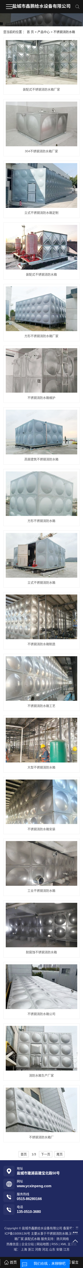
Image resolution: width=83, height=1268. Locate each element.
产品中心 (43, 32)
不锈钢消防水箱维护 (41, 398)
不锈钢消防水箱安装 (41, 829)
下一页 (45, 1154)
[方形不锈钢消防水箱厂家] (41, 308)
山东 (52, 1249)
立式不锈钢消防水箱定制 (41, 212)
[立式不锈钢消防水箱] (41, 555)
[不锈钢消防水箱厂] (41, 1110)
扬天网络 (62, 1239)
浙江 (31, 1249)
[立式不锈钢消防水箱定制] (41, 185)
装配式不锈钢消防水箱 (41, 274)
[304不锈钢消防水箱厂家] (41, 124)
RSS (55, 1244)
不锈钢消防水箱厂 (41, 1137)
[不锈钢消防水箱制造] (41, 616)
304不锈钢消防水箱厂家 (41, 151)
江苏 (66, 1249)
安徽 (59, 1249)
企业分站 (27, 1244)
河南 (38, 1249)
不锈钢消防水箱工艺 (41, 706)
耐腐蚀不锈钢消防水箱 (41, 952)
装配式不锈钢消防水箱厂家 (41, 89)
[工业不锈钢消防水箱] (41, 863)
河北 (45, 1249)
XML (63, 1244)
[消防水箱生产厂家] (41, 1048)
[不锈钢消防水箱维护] (41, 370)
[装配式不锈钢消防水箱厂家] (41, 62)
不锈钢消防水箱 (64, 32)
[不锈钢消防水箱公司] (41, 986)
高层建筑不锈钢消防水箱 (41, 459)
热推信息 (12, 1244)
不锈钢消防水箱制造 (41, 644)
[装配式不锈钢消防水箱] (41, 247)
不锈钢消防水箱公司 (41, 1014)
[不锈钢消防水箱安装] (41, 802)
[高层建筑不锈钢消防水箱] (41, 432)
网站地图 (43, 1244)
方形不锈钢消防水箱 (41, 521)
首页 (24, 1154)
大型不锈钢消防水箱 (41, 767)
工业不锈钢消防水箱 (41, 890)
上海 (24, 1249)
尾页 (59, 1154)
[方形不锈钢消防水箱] (41, 493)
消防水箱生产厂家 (41, 1075)
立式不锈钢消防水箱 (41, 582)
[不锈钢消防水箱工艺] (41, 678)
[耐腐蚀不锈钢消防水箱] (41, 925)
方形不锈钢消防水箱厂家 (41, 336)
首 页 (30, 32)
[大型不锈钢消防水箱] (41, 740)
